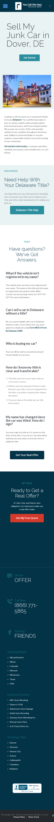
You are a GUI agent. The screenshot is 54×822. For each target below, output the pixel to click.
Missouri (13, 670)
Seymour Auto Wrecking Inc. (23, 717)
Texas (12, 679)
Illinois (13, 662)
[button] (29, 57)
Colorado (14, 666)
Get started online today (15, 146)
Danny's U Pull (16, 704)
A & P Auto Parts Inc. (19, 726)
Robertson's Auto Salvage (21, 709)
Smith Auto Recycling (19, 713)
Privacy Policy (19, 817)
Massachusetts (17, 657)
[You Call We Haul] (29, 6)
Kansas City (15, 751)
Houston (14, 747)
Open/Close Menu (5, 6)
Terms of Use (33, 817)
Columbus (14, 764)
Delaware (17, 120)
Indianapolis (15, 760)
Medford (14, 769)
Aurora (13, 755)
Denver (13, 742)
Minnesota (14, 675)
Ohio (12, 683)
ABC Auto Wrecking (19, 700)
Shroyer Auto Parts (18, 722)
